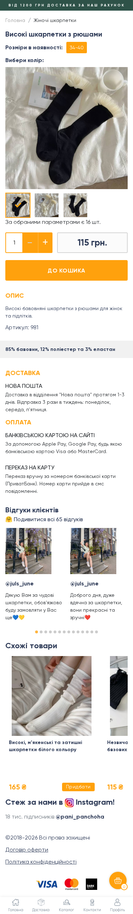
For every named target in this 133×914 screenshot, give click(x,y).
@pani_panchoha (80, 816)
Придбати (78, 786)
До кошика (66, 270)
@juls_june (19, 583)
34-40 (77, 47)
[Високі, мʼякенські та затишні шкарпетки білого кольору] (52, 696)
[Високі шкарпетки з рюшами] (18, 205)
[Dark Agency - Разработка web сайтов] (91, 884)
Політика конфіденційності (41, 861)
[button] (36, 632)
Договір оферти (26, 849)
